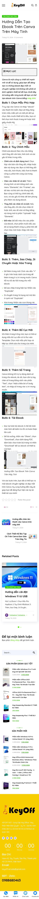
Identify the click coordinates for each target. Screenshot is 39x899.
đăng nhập (15, 640)
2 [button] (20, 627)
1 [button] (18, 627)
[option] (19, 592)
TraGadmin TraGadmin (17, 615)
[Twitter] (3, 838)
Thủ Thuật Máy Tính (10, 16)
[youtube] (11, 838)
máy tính (31, 98)
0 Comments (18, 37)
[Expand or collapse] (34, 72)
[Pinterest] (15, 838)
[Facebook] (7, 838)
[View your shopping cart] (36, 5)
